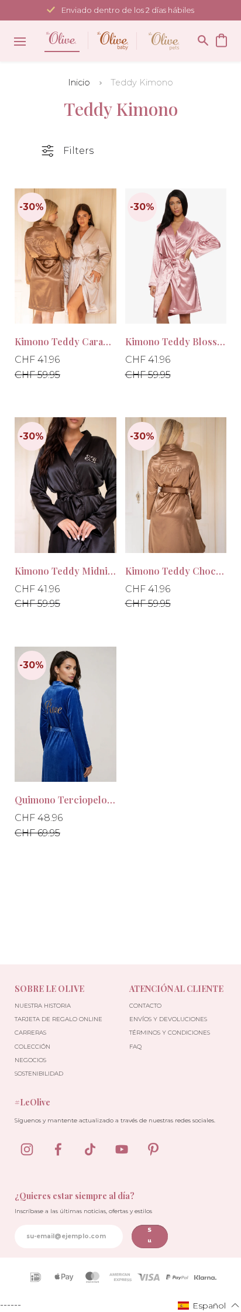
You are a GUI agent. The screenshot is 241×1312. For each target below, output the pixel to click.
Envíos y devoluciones (168, 1019)
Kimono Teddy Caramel (65, 341)
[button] (209, 1305)
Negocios (30, 1060)
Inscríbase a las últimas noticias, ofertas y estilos (83, 1211)
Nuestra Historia (43, 1005)
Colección (32, 1046)
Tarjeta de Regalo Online (58, 1019)
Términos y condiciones (169, 1032)
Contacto (145, 1005)
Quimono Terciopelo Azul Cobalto (65, 800)
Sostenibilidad (39, 1073)
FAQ (135, 1046)
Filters (78, 150)
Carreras (30, 1032)
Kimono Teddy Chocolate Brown (176, 571)
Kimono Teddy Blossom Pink (176, 341)
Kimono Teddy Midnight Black (65, 571)
